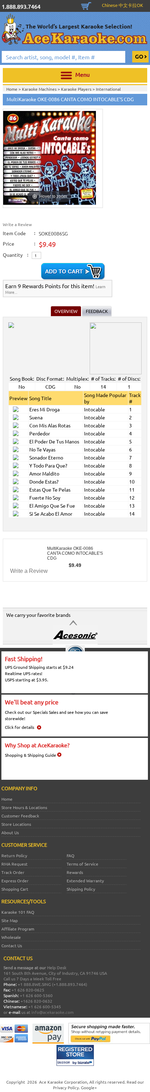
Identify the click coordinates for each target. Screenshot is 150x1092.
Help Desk (56, 967)
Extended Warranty (85, 880)
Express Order (15, 880)
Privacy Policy (66, 1087)
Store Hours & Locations (24, 807)
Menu (82, 74)
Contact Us (11, 945)
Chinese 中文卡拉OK (122, 5)
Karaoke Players (76, 89)
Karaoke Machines (40, 89)
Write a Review (17, 224)
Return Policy (14, 855)
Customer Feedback (20, 815)
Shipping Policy (81, 889)
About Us (10, 832)
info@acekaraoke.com (52, 1012)
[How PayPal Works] (109, 1042)
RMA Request (14, 864)
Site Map (9, 920)
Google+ (89, 1087)
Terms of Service (82, 864)
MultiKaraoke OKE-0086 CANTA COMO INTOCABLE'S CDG (75, 553)
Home (7, 799)
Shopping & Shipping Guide (30, 755)
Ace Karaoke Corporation (63, 1082)
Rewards (75, 872)
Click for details (19, 727)
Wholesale (11, 937)
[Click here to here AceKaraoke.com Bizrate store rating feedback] (75, 1064)
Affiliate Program (17, 929)
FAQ (70, 855)
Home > (14, 89)
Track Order (12, 872)
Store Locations (16, 824)
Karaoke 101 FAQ (17, 912)
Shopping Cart (86, 5)
